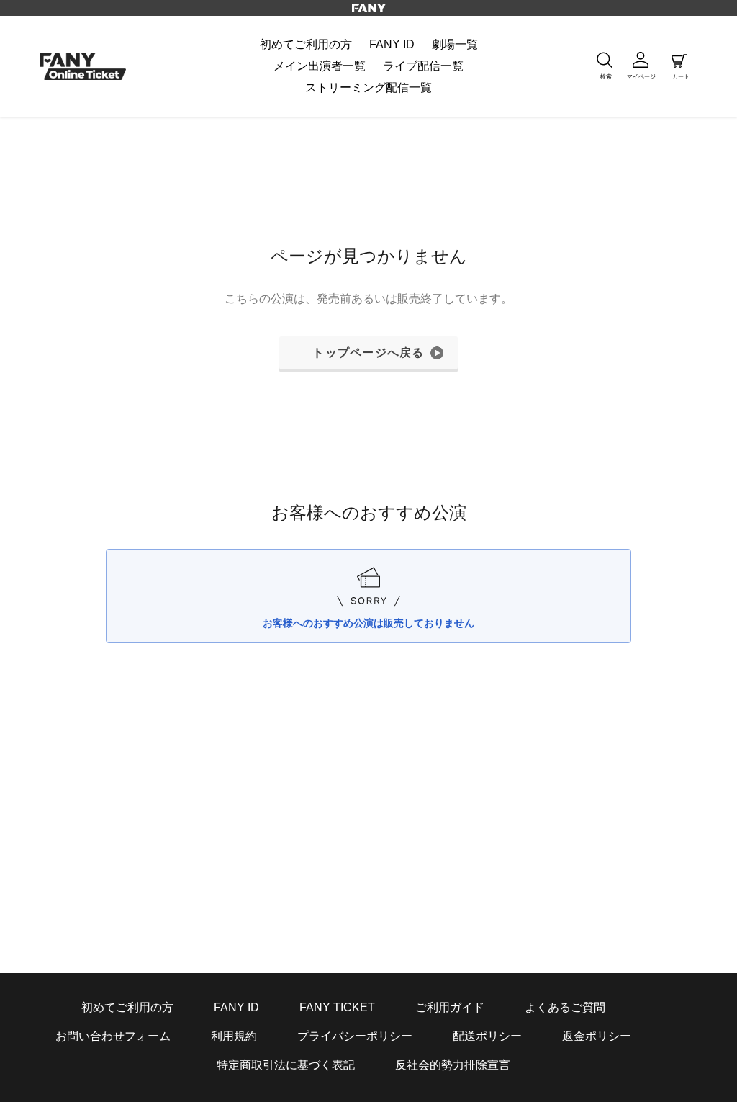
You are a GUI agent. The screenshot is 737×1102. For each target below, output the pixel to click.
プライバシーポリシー (354, 1036)
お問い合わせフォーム (113, 1036)
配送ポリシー (487, 1036)
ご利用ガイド (449, 1007)
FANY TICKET (337, 1007)
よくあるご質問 (565, 1007)
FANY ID (236, 1007)
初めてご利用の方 (127, 1007)
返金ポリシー (596, 1036)
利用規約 (234, 1036)
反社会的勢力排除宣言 (452, 1065)
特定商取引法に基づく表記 (286, 1065)
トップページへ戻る (368, 352)
